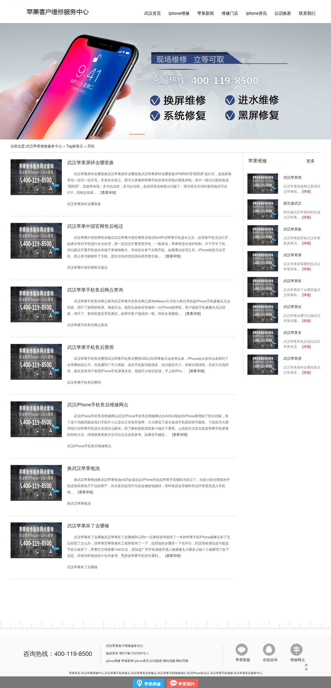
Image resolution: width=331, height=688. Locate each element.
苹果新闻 (205, 13)
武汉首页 (152, 13)
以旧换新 (283, 13)
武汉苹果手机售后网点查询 (95, 289)
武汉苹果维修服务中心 (44, 145)
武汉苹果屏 (292, 254)
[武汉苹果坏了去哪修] (36, 539)
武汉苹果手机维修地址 (171, 673)
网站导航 (182, 661)
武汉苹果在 (292, 306)
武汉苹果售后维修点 (144, 673)
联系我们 (307, 13)
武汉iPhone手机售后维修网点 (97, 404)
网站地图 (169, 661)
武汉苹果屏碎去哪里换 (90, 162)
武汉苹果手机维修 (221, 673)
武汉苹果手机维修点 (117, 673)
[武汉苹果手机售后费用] (36, 361)
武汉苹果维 (292, 177)
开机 (91, 145)
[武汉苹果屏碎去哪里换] (36, 176)
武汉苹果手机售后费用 (90, 346)
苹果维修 (257, 160)
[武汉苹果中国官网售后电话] (36, 240)
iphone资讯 (256, 13)
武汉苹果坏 (292, 280)
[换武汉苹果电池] (36, 482)
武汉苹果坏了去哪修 (88, 525)
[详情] (306, 191)
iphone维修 (179, 13)
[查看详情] (106, 192)
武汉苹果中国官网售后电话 (95, 225)
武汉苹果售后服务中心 (248, 673)
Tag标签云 (74, 145)
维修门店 (230, 13)
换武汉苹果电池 (83, 468)
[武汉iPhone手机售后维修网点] (36, 418)
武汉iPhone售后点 (198, 673)
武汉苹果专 (292, 332)
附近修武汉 (292, 203)
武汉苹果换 (292, 228)
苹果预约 (186, 684)
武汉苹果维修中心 (92, 673)
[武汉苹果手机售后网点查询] (36, 303)
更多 (310, 160)
